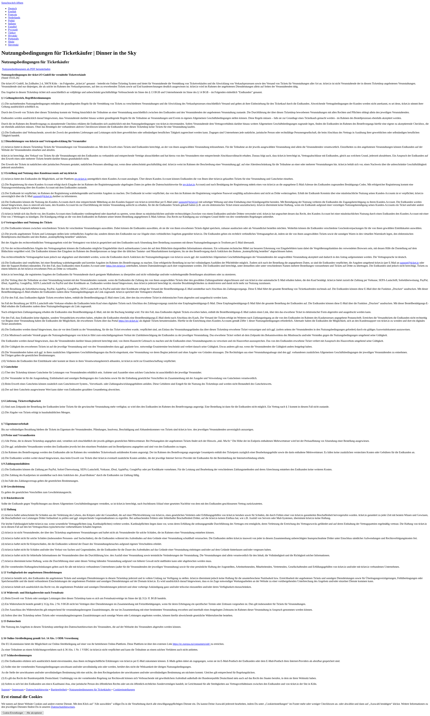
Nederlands (14, 17)
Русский (13, 29)
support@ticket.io (43, 196)
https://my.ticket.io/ (129, 320)
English (12, 11)
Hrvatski (12, 35)
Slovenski (13, 44)
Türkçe (12, 32)
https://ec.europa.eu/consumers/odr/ (192, 644)
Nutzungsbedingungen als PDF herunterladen (26, 69)
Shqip (11, 41)
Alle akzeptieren (34, 713)
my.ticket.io (80, 178)
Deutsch (12, 8)
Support (5, 689)
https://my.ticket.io (115, 265)
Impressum (18, 689)
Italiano (12, 23)
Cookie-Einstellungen (13, 713)
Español (12, 26)
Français (12, 14)
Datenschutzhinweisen (63, 706)
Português (13, 38)
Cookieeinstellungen (124, 689)
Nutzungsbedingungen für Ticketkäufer (90, 689)
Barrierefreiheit (59, 689)
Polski (11, 20)
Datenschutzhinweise (37, 689)
